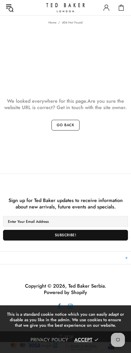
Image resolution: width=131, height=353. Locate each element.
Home (52, 22)
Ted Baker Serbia (65, 7)
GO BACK (65, 125)
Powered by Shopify (65, 292)
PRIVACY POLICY (49, 339)
